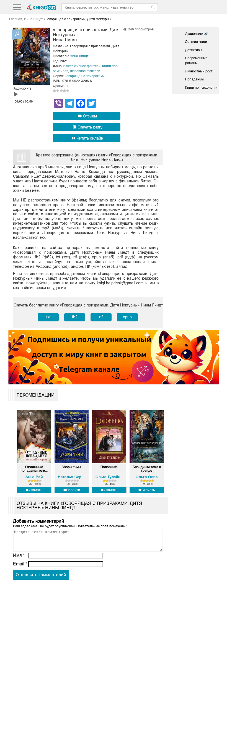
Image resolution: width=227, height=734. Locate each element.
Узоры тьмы (71, 467)
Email (20, 564)
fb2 (75, 317)
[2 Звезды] (58, 90)
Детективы (193, 50)
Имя (19, 555)
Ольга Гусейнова (111, 477)
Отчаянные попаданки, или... (34, 469)
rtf (101, 317)
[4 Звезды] (64, 90)
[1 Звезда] (54, 90)
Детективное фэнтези (83, 66)
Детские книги (196, 42)
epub (127, 317)
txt (48, 317)
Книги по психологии (201, 88)
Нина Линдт (79, 56)
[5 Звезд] (67, 90)
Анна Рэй (34, 477)
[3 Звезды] (61, 90)
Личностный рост (199, 71)
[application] (30, 95)
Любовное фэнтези (85, 71)
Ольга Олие (147, 477)
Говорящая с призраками (85, 76)
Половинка (109, 467)
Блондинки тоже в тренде (147, 469)
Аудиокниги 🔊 (196, 34)
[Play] (16, 94)
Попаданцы (194, 79)
